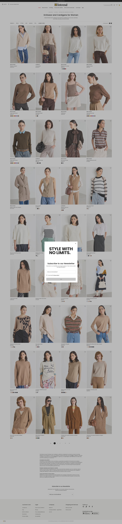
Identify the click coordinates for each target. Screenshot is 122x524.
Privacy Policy (56, 275)
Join (61, 279)
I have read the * (53, 275)
